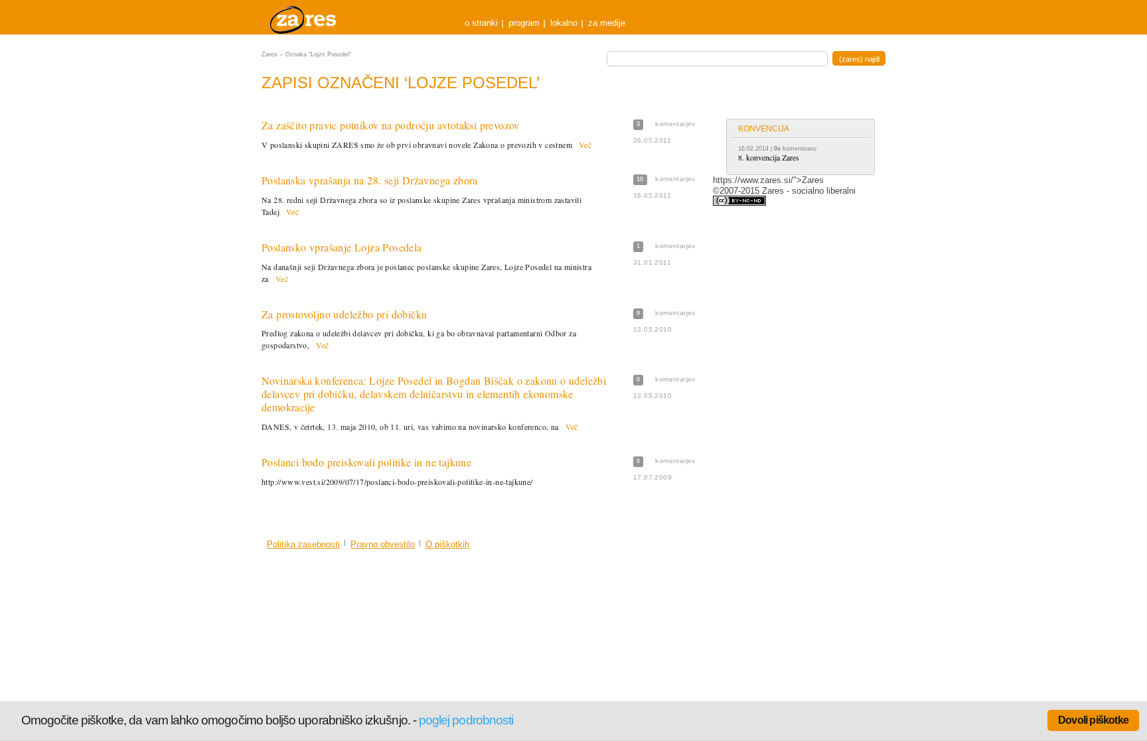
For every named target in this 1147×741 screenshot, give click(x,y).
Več (585, 144)
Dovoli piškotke (1093, 720)
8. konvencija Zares (768, 157)
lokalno (563, 23)
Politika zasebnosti (303, 544)
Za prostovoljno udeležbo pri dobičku (344, 314)
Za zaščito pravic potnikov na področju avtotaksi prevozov (391, 125)
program (524, 23)
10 (640, 179)
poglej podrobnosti (466, 720)
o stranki (481, 23)
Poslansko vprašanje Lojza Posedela (342, 247)
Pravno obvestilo (382, 544)
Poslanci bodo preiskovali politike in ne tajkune (366, 462)
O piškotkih (447, 544)
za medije (606, 23)
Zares (304, 17)
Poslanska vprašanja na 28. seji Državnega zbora (370, 180)
